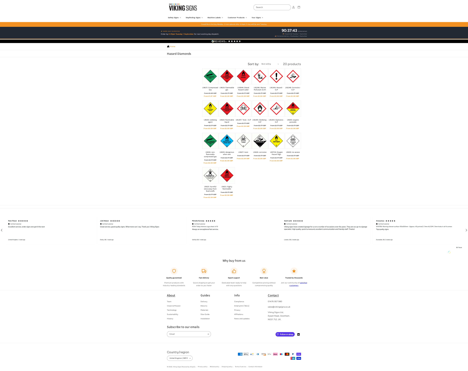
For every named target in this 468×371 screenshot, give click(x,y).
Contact (273, 295)
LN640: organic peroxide (293, 121)
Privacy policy (203, 366)
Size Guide (205, 314)
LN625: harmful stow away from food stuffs (210, 189)
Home (172, 46)
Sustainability (172, 314)
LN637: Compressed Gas (210, 88)
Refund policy (214, 366)
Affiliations (238, 314)
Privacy (237, 310)
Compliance (239, 301)
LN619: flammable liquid (227, 121)
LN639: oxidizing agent (210, 121)
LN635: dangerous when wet (227, 153)
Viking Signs (177, 367)
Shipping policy (227, 366)
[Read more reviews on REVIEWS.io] (455, 253)
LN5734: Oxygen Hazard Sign (276, 153)
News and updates (242, 319)
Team (169, 301)
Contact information (255, 366)
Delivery (204, 301)
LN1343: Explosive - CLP (276, 121)
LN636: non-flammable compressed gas (210, 154)
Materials (204, 310)
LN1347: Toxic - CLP (243, 120)
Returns (204, 306)
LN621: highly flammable (227, 188)
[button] (50, 230)
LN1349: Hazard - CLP (276, 88)
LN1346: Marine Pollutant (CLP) (260, 88)
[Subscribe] (208, 334)
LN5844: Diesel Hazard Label (243, 88)
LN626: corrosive (260, 152)
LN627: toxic (243, 152)
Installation (205, 319)
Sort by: (253, 64)
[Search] (288, 7)
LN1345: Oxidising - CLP (260, 121)
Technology (172, 310)
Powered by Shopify (188, 367)
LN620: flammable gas (227, 88)
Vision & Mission (174, 306)
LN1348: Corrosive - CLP (293, 88)
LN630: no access (293, 152)
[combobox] (272, 7)
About (171, 295)
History (170, 319)
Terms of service (240, 366)
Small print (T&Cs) (241, 306)
